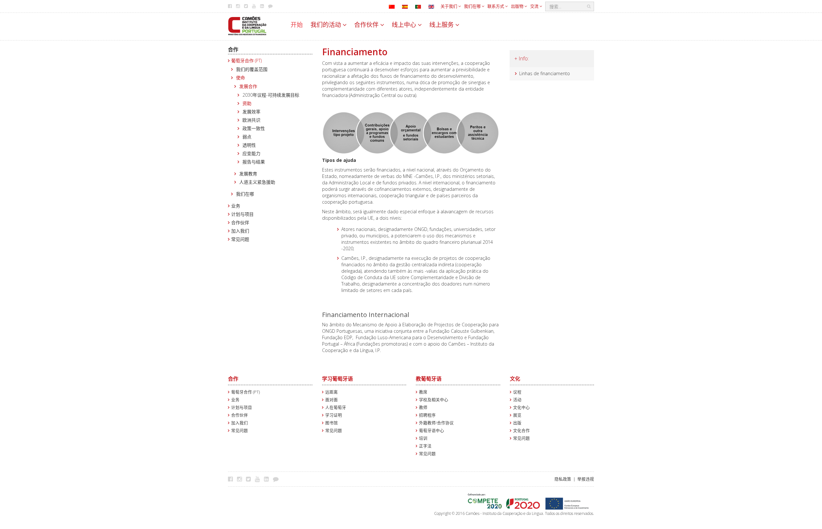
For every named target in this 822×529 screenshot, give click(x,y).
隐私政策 (563, 479)
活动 (517, 399)
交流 (534, 6)
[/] (247, 25)
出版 (517, 423)
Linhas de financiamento (544, 73)
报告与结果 (253, 162)
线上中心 (405, 25)
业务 (235, 206)
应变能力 (251, 153)
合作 (233, 49)
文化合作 (521, 430)
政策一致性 (253, 128)
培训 (423, 438)
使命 (240, 78)
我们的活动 (326, 25)
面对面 (331, 399)
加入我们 (240, 231)
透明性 (249, 145)
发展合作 (248, 86)
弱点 (246, 137)
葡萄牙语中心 (431, 430)
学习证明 (333, 415)
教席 (423, 392)
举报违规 (585, 479)
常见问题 (240, 239)
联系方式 (496, 6)
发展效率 (251, 112)
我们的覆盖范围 (251, 69)
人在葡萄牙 (335, 407)
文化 (515, 378)
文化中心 (521, 407)
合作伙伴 (367, 25)
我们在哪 (473, 6)
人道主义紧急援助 (257, 182)
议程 (517, 392)
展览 (517, 415)
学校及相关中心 (433, 399)
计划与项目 (242, 214)
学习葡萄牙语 (337, 378)
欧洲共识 (251, 120)
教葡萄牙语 (429, 378)
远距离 (331, 392)
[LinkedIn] (268, 479)
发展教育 (248, 174)
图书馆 (331, 423)
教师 (423, 407)
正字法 (425, 446)
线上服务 (442, 25)
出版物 (517, 6)
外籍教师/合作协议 (436, 423)
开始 (297, 25)
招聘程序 (427, 415)
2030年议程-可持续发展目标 (270, 95)
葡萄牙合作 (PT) (246, 60)
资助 (246, 103)
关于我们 (449, 6)
